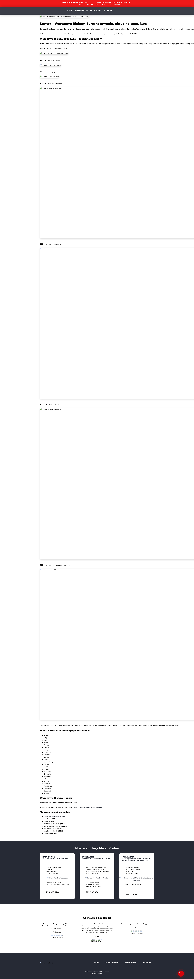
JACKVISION (100, 973)
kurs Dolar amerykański (54, 816)
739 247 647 (132, 894)
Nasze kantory (81, 11)
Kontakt (108, 11)
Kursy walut (96, 11)
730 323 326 (52, 892)
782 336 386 (92, 892)
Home (69, 11)
